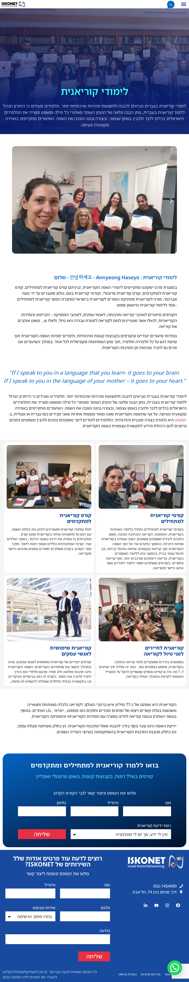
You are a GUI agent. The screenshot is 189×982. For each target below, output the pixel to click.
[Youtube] (156, 905)
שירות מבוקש (44, 908)
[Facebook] (178, 905)
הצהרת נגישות (128, 974)
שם (168, 803)
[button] (183, 4)
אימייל (113, 803)
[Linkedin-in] (145, 905)
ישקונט (181, 420)
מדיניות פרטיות (150, 974)
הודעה (104, 931)
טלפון (61, 803)
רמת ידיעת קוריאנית (154, 826)
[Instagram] (167, 905)
